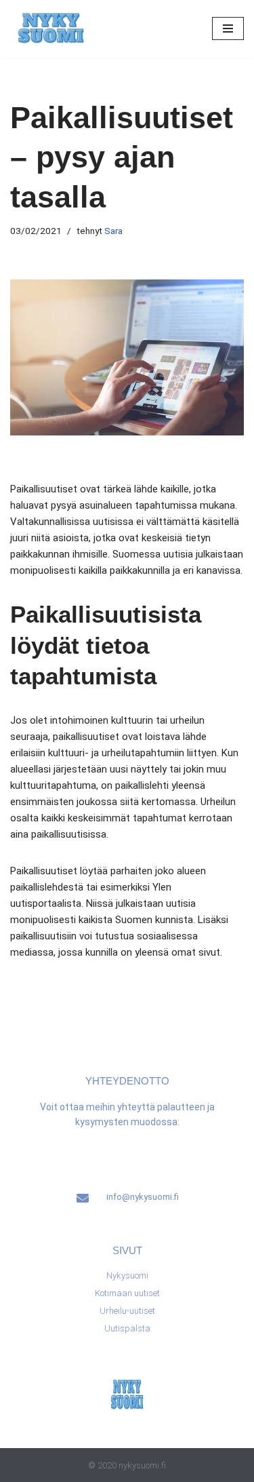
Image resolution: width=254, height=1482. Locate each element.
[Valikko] (228, 28)
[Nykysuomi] (50, 28)
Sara (113, 230)
